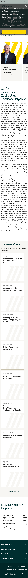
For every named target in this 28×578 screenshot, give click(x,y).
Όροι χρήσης (11, 566)
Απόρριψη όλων (14, 26)
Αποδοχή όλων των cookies (14, 31)
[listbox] (5, 2)
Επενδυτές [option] (4, 2)
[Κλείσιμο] (26, 6)
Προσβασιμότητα (22, 569)
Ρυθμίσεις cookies (11, 569)
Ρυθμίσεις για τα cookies (14, 22)
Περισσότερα (13, 491)
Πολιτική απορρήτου (21, 566)
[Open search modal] (25, 1)
